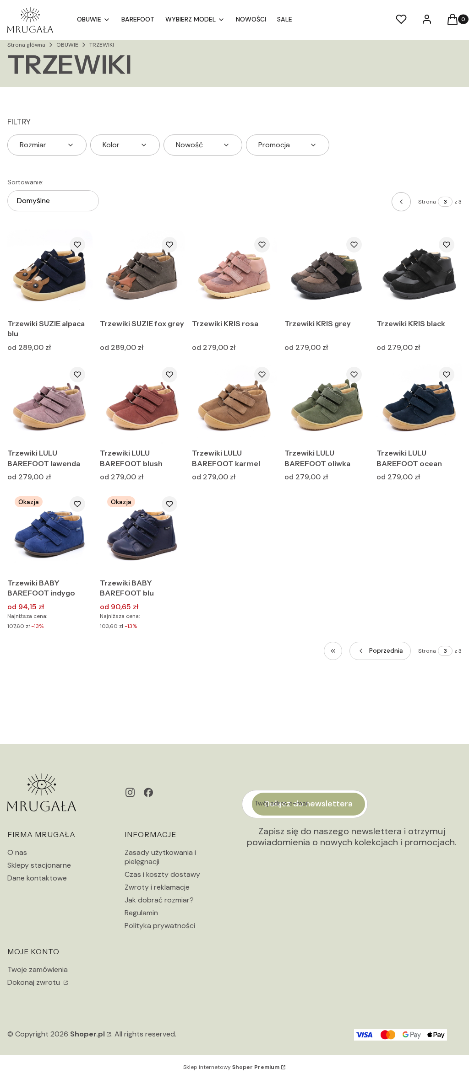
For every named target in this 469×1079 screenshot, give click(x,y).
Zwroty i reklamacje (157, 887)
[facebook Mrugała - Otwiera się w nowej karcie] (148, 792)
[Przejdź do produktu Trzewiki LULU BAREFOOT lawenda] (50, 402)
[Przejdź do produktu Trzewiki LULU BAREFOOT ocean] (419, 402)
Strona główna (26, 44)
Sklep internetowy (231, 1067)
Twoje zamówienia (37, 969)
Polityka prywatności (160, 925)
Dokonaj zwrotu (34, 982)
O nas (17, 852)
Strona (427, 201)
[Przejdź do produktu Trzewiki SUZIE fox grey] (142, 272)
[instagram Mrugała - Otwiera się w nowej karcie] (130, 792)
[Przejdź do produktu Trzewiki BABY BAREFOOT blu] (142, 531)
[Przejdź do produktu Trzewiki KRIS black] (419, 272)
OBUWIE (67, 44)
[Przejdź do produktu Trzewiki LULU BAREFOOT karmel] (234, 402)
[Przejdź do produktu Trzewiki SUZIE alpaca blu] (50, 272)
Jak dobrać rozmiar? (159, 900)
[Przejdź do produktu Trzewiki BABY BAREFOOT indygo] (50, 531)
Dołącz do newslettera (308, 803)
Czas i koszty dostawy (162, 874)
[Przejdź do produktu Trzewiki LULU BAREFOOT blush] (142, 402)
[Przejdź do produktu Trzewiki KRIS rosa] (234, 272)
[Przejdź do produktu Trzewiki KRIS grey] (327, 272)
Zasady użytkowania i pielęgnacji (160, 857)
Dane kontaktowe (37, 878)
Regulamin (141, 913)
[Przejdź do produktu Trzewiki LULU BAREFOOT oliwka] (327, 402)
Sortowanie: (25, 182)
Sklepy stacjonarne (39, 865)
